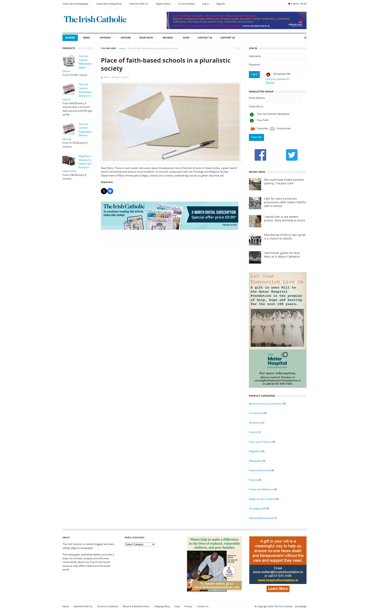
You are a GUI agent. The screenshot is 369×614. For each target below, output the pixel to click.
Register (220, 3)
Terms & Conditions (107, 606)
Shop (186, 37)
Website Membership (261, 518)
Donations (255, 422)
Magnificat (255, 451)
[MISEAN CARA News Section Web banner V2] (237, 28)
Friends (253, 432)
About (65, 606)
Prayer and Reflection (261, 489)
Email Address (257, 98)
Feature (126, 37)
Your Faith (146, 37)
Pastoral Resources (260, 470)
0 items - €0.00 (299, 3)
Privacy (188, 606)
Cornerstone (256, 413)
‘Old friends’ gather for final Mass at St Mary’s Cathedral (282, 254)
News (86, 37)
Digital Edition (163, 3)
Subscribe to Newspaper (75, 3)
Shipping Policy (162, 606)
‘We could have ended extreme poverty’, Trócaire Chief (284, 181)
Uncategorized (257, 508)
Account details (186, 3)
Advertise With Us (138, 3)
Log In (205, 3)
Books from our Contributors (265, 403)
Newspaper (255, 461)
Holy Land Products (260, 441)
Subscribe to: (256, 106)
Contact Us (205, 37)
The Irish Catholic (283, 606)
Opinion (105, 37)
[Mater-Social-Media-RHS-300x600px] (278, 387)
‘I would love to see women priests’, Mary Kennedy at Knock (284, 218)
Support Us (227, 37)
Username (255, 56)
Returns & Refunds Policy (136, 606)
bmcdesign (301, 606)
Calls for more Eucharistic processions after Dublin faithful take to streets (285, 202)
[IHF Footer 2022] (278, 593)
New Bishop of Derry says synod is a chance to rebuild (284, 236)
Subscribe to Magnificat (108, 3)
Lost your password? (277, 79)
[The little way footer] (214, 590)
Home (71, 37)
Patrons (253, 480)
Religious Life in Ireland (262, 499)
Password (254, 64)
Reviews (168, 37)
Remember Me (281, 74)
